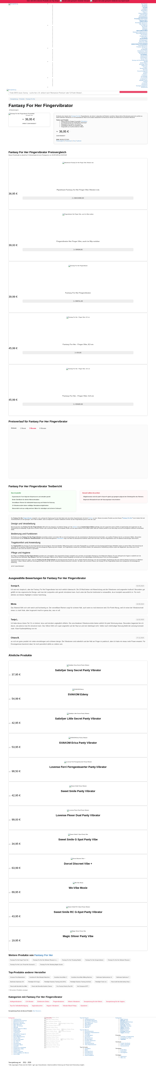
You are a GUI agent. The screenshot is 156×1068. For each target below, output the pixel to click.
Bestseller (144, 5)
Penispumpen (143, 36)
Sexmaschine (17, 1043)
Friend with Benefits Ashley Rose (120, 981)
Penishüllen (144, 34)
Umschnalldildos (142, 13)
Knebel (145, 72)
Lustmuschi (16, 1032)
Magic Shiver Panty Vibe (78, 936)
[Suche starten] (133, 92)
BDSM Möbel (143, 63)
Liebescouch (143, 56)
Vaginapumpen (143, 20)
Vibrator (75, 527)
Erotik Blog (123, 1049)
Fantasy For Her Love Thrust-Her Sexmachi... (23, 964)
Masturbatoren (141, 30)
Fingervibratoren (58, 1001)
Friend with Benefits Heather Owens (42, 986)
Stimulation (84, 121)
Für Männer (144, 25)
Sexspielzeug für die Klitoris (93, 1001)
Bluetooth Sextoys (18, 1022)
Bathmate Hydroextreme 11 (104, 977)
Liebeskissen (143, 57)
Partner (90, 518)
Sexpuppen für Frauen (140, 18)
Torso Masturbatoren (141, 33)
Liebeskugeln (143, 14)
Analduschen (143, 79)
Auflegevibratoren (16, 1001)
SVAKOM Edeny (78, 694)
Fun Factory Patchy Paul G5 (65, 986)
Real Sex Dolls (143, 41)
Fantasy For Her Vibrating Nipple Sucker (51, 964)
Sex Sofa (16, 1042)
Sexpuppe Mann (18, 1044)
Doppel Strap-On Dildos (20, 1028)
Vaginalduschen (37, 1006)
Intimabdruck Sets (142, 51)
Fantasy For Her (75, 116)
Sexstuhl (15, 1046)
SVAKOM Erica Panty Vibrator (78, 742)
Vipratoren (83, 1006)
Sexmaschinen (143, 17)
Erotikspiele (144, 49)
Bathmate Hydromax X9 (17, 981)
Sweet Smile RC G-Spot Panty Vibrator (78, 912)
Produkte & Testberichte (127, 1036)
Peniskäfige (144, 76)
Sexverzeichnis (124, 1046)
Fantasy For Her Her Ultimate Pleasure (119, 960)
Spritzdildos (144, 10)
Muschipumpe (17, 1035)
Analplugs (144, 6)
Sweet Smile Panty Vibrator (78, 791)
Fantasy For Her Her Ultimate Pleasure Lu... (45, 960)
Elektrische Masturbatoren (140, 32)
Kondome (144, 83)
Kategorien (119, 1018)
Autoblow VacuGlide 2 (60, 977)
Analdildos (144, 9)
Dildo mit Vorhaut (18, 1026)
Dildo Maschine (17, 1024)
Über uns (123, 1057)
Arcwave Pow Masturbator (17, 977)
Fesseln (145, 67)
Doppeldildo (16, 1030)
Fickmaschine (17, 1031)
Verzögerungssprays (141, 85)
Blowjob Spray (143, 80)
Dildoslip (15, 1027)
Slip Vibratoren (143, 24)
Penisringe (144, 37)
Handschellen (143, 68)
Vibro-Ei (87, 1027)
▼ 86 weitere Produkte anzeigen (18, 990)
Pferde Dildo (16, 1038)
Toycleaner (144, 84)
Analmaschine (17, 1019)
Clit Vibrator (29, 1001)
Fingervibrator (27, 518)
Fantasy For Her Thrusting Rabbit (71, 960)
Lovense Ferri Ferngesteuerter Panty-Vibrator (78, 766)
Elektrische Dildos (43, 1001)
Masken (145, 73)
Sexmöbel (144, 55)
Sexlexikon (123, 1051)
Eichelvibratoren (142, 45)
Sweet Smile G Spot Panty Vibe (78, 839)
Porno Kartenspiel (18, 1039)
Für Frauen (144, 4)
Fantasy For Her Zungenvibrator (94, 960)
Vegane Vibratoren (52, 1006)
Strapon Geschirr (18, 1051)
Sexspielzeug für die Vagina (115, 1001)
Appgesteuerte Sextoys (20, 1020)
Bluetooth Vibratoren (19, 1023)
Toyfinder (78, 141)
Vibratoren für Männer (139, 44)
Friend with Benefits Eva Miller (18, 986)
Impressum (123, 1056)
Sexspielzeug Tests (125, 1038)
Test (74, 141)
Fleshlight (144, 29)
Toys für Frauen (84, 1018)
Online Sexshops (125, 1044)
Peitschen (144, 75)
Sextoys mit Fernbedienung (139, 60)
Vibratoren (143, 21)
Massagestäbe (143, 16)
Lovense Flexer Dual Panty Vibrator (78, 815)
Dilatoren (144, 28)
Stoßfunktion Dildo (18, 1048)
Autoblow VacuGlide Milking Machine (81, 977)
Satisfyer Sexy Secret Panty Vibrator (78, 670)
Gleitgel (145, 81)
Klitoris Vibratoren (74, 1001)
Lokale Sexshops (125, 1043)
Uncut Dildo (16, 1054)
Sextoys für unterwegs (19, 1047)
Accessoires (144, 77)
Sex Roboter (16, 1040)
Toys (124, 1020)
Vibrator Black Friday (70, 1006)
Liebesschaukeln (142, 52)
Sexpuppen (143, 38)
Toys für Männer (84, 1030)
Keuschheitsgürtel (142, 71)
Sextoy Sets (144, 59)
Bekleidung (144, 87)
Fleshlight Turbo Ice (101, 981)
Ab (63, 131)
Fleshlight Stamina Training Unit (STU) (55, 981)
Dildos (145, 8)
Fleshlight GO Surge (34, 981)
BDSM (145, 61)
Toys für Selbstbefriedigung (19, 1006)
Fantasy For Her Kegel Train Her (19, 960)
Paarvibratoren (143, 53)
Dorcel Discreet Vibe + (78, 863)
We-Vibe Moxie (78, 887)
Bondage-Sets (143, 64)
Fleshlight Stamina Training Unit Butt (80, 981)
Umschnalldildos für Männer (21, 1052)
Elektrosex (144, 65)
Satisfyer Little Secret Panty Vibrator (78, 718)
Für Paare (144, 48)
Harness (145, 69)
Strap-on (145, 12)
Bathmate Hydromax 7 (123, 977)
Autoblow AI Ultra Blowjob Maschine (39, 977)
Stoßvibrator (16, 1050)
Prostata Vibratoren (141, 47)
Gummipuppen (143, 40)
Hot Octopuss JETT (82, 986)
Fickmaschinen (89, 1051)
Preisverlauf (68, 141)
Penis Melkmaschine (19, 1036)
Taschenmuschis (142, 42)
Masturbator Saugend (19, 1034)
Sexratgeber (123, 1052)
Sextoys (124, 1019)
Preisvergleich (60, 141)
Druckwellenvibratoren (141, 22)
